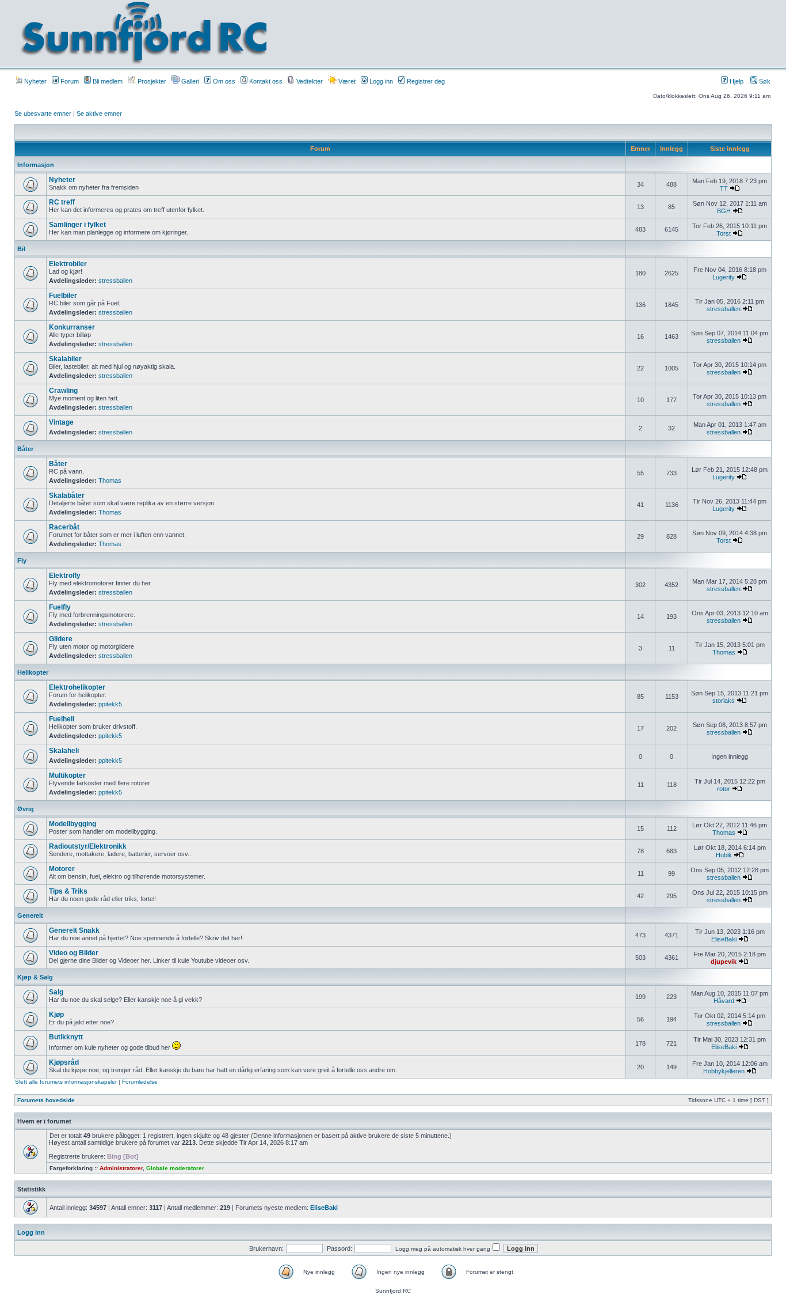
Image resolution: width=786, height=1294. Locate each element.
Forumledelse (140, 1082)
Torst (723, 233)
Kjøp (56, 1015)
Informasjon (35, 164)
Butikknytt (66, 1037)
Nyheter (34, 81)
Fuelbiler (63, 296)
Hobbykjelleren (724, 1071)
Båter (25, 448)
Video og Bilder (73, 953)
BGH (724, 210)
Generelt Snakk (74, 930)
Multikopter (67, 775)
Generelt (30, 915)
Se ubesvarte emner (42, 113)
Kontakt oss (265, 81)
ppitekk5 (110, 704)
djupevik (724, 961)
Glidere (61, 639)
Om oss (223, 81)
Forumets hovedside (46, 1100)
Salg (56, 992)
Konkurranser (72, 327)
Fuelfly (60, 607)
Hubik (724, 855)
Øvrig (25, 808)
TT (724, 188)
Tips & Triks (68, 891)
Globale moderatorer (175, 1168)
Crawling (63, 391)
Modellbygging (72, 824)
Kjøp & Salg (35, 977)
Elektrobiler (68, 264)
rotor (723, 788)
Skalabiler (65, 359)
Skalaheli (64, 751)
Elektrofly (65, 576)
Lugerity (723, 277)
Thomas (109, 480)
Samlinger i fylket (77, 225)
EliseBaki (724, 939)
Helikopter (32, 672)
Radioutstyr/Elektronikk (88, 846)
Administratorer (121, 1168)
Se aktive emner (99, 113)
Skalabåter (67, 495)
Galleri (189, 81)
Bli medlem (107, 81)
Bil (21, 248)
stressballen (115, 280)
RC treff (62, 202)
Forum (69, 81)
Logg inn (380, 81)
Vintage (61, 422)
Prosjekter (151, 81)
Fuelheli (61, 719)
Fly (21, 560)
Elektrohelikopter (77, 687)
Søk (763, 81)
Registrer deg (425, 81)
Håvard (723, 1000)
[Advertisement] (511, 33)
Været (346, 81)
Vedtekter (309, 81)
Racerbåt (64, 527)
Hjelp (735, 81)
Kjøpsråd (64, 1062)
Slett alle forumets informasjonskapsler (66, 1082)
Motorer (62, 869)
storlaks (723, 700)
